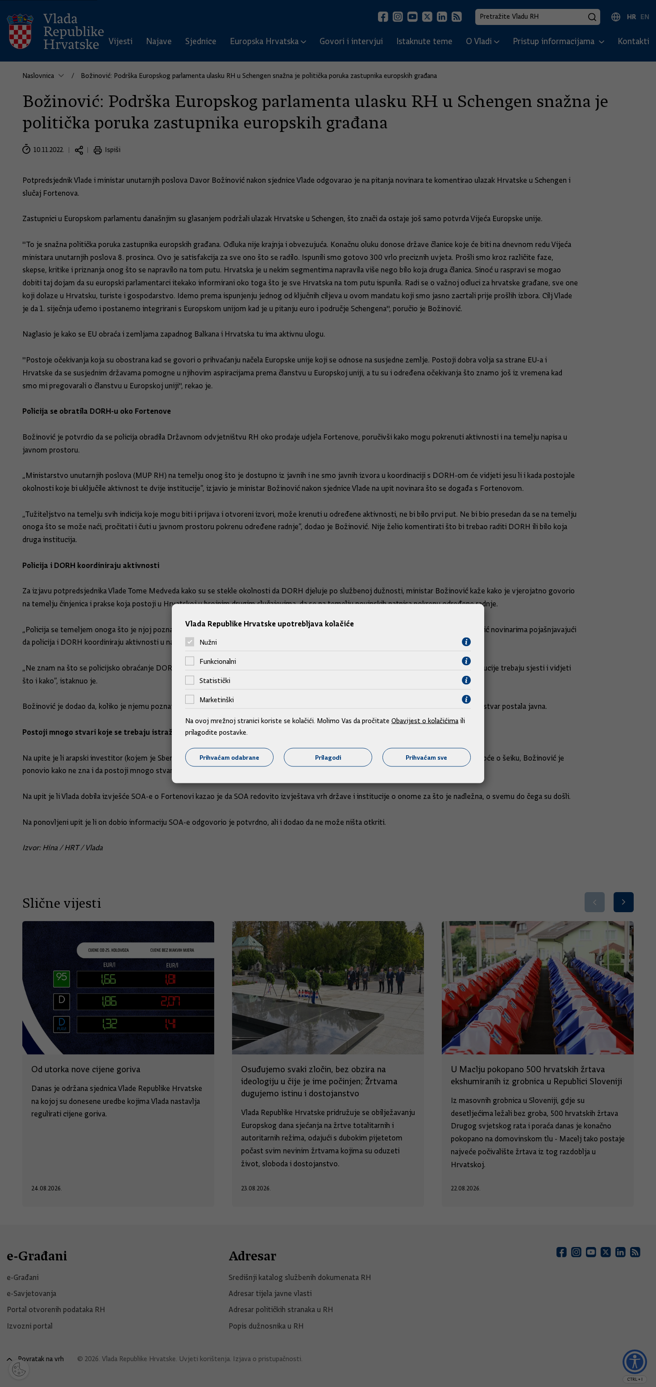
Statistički (214, 680)
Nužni (208, 642)
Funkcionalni (217, 661)
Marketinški (216, 700)
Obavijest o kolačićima (424, 721)
